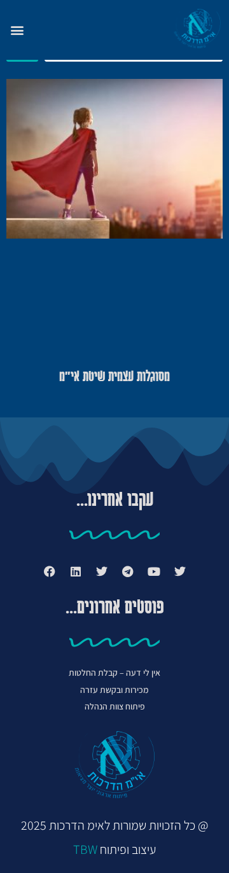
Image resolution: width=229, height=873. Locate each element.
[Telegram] (127, 571)
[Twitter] (180, 571)
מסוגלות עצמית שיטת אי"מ (114, 377)
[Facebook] (49, 571)
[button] (16, 29)
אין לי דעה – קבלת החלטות (114, 672)
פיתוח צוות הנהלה (115, 706)
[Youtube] (153, 571)
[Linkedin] (75, 571)
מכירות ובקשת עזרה (114, 689)
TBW (85, 849)
